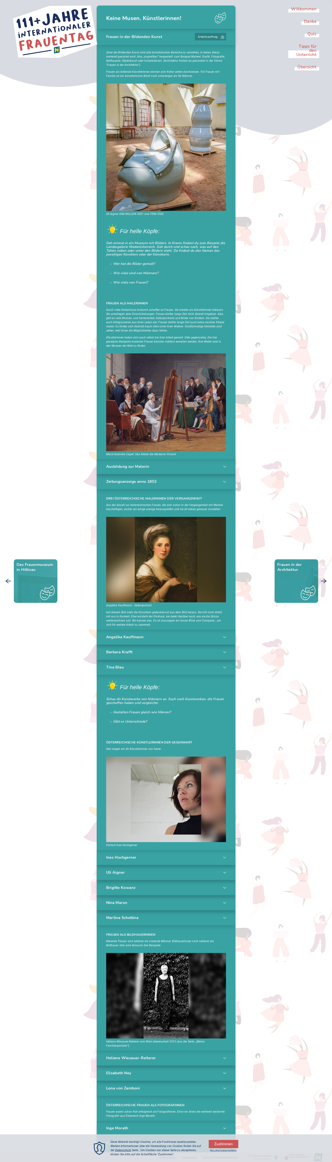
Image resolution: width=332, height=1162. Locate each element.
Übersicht (306, 67)
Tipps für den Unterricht (306, 50)
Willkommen (303, 9)
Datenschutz (123, 1150)
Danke (310, 21)
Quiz (311, 34)
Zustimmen (223, 1144)
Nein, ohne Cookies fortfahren (223, 1150)
